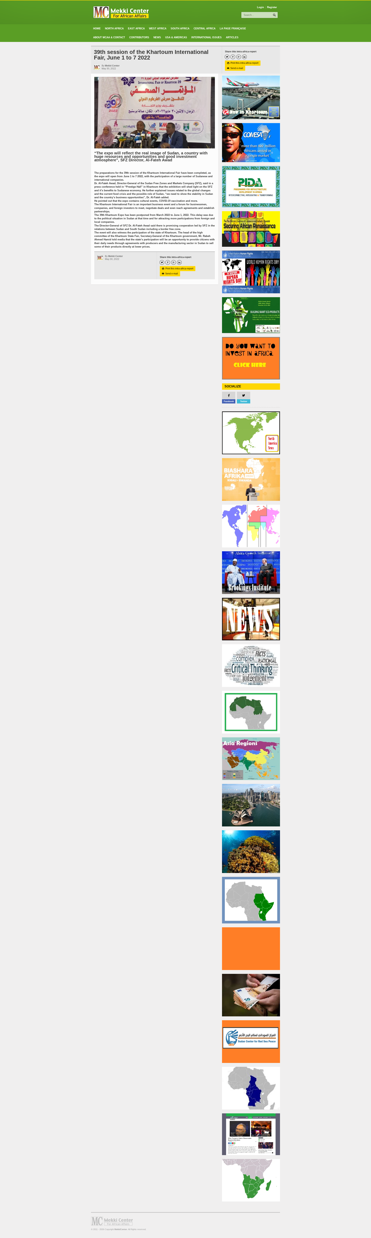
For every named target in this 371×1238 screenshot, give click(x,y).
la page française (233, 28)
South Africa (180, 28)
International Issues (206, 37)
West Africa (157, 28)
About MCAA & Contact (109, 37)
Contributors (139, 37)
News (157, 37)
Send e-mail (235, 68)
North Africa (114, 28)
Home (97, 28)
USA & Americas (176, 37)
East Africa (136, 28)
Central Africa (204, 28)
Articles (232, 37)
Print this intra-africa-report (242, 63)
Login (260, 7)
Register (272, 7)
